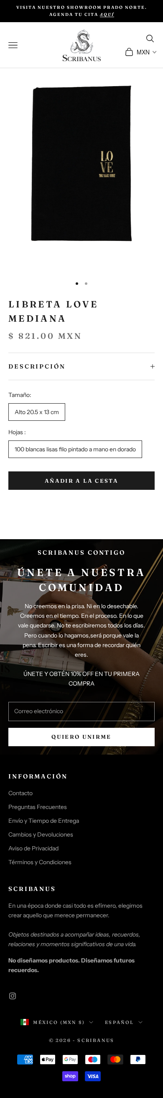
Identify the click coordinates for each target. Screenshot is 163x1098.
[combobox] (146, 52)
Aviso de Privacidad (33, 848)
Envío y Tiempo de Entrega (43, 820)
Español (119, 1022)
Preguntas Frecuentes (37, 807)
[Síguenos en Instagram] (12, 996)
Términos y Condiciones (39, 862)
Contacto (20, 793)
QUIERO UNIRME (81, 736)
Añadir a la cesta (81, 480)
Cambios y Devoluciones (40, 834)
